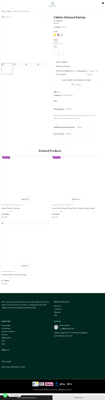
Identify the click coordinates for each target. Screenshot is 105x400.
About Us (57, 306)
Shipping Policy (6, 338)
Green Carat (53, 390)
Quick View (25, 199)
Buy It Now (79, 398)
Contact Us (58, 309)
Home (4, 11)
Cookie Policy (6, 328)
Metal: (56, 40)
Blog (55, 315)
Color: (56, 31)
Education (57, 312)
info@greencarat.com (65, 336)
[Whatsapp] (5, 395)
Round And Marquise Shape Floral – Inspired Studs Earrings (73, 208)
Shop (9, 11)
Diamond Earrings (67, 95)
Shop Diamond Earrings (26, 398)
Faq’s (3, 341)
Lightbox (45, 19)
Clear (55, 47)
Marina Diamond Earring (10, 208)
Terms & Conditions (8, 331)
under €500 (19, 205)
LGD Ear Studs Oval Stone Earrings (14, 274)
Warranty (5, 335)
